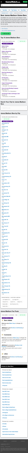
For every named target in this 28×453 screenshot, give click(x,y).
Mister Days (12, 323)
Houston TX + (5, 301)
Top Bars (5, 10)
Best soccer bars (6, 377)
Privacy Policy (7, 446)
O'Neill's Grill (5, 67)
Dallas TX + (19, 301)
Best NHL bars (6, 399)
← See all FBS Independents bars (8, 30)
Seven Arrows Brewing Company (10, 88)
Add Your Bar (5, 33)
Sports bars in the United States (10, 431)
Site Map (2, 446)
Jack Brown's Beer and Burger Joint (11, 93)
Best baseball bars (7, 375)
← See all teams (4, 28)
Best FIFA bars (6, 404)
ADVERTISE (14, 441)
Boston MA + (5, 304)
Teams (11, 13)
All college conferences (8, 415)
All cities (4, 423)
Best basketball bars (7, 380)
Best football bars (6, 372)
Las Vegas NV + (15, 299)
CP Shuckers (5, 77)
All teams (4, 418)
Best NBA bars (6, 396)
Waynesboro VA (5, 89)
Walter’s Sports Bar (6, 51)
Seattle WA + (5, 306)
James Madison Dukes (7, 43)
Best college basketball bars (9, 410)
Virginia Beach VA (5, 79)
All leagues (5, 412)
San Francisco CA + (14, 304)
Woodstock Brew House (8, 62)
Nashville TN (4, 95)
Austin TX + (12, 301)
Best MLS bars (6, 402)
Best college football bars (8, 407)
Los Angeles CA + (6, 299)
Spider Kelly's (5, 46)
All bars (4, 426)
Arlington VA (4, 47)
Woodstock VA (5, 63)
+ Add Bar (25, 1)
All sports (4, 385)
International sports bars (8, 434)
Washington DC (5, 52)
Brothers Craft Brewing (17, 327)
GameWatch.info (5, 13)
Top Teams (14, 10)
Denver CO (4, 74)
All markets (5, 429)
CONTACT (23, 441)
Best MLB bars (6, 394)
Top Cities (23, 10)
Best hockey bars (6, 383)
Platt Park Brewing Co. (7, 72)
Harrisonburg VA (5, 58)
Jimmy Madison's (6, 56)
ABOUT (5, 441)
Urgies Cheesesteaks (7, 83)
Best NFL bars (6, 391)
